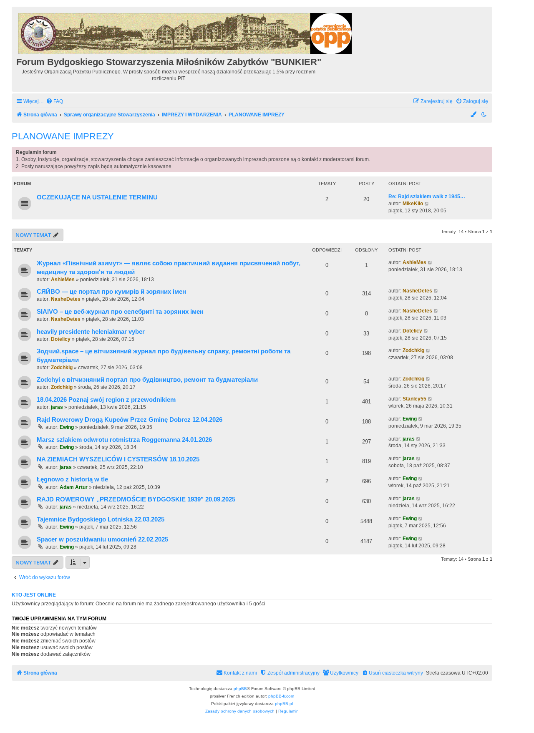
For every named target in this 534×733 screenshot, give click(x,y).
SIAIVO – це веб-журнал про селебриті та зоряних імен (120, 311)
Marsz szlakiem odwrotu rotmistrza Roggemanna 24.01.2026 (124, 439)
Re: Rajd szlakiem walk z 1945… (426, 196)
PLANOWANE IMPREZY (63, 136)
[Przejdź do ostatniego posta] (430, 262)
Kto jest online (34, 594)
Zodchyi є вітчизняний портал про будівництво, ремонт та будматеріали (147, 379)
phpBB (240, 688)
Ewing (67, 427)
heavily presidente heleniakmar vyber (91, 331)
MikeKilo (413, 204)
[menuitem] (54, 101)
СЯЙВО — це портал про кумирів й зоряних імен (111, 291)
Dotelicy (61, 339)
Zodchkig (62, 367)
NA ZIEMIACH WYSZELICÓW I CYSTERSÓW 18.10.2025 (118, 459)
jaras (57, 407)
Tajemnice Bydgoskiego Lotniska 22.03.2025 (100, 519)
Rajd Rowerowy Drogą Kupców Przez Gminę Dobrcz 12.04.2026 (129, 419)
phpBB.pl (284, 703)
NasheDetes (66, 299)
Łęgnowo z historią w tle (72, 479)
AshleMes (63, 279)
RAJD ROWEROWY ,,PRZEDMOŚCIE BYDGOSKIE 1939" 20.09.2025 (136, 499)
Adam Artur (74, 487)
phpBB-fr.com (281, 696)
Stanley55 (414, 399)
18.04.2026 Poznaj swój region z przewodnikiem (106, 399)
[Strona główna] (185, 32)
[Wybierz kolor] (474, 115)
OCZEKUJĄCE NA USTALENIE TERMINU (97, 197)
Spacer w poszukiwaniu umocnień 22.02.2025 (102, 539)
